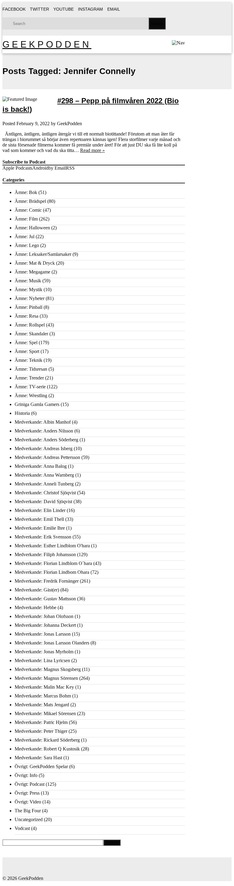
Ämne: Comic (28, 210)
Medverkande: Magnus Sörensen (46, 678)
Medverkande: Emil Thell (39, 519)
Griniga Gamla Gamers (37, 404)
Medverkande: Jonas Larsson (43, 634)
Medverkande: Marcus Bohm (43, 695)
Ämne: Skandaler (31, 333)
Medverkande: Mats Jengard (42, 704)
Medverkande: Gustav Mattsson (45, 598)
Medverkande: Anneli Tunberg (44, 483)
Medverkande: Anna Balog (41, 466)
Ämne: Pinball (28, 307)
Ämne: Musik (28, 280)
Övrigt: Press (27, 793)
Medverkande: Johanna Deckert (45, 625)
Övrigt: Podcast (29, 784)
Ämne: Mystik (28, 289)
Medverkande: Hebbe (35, 607)
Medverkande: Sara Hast (38, 757)
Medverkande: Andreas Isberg (44, 448)
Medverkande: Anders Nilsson (44, 430)
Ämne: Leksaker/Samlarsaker (43, 254)
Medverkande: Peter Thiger (41, 731)
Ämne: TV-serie (30, 386)
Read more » (92, 150)
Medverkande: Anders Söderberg (46, 439)
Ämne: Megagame (32, 271)
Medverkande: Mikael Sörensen (45, 713)
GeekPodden (46, 44)
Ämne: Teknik (28, 360)
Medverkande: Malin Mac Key (44, 687)
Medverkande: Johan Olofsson (44, 616)
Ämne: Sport (27, 351)
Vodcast (22, 828)
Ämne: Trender (29, 377)
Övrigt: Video (28, 801)
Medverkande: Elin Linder (40, 510)
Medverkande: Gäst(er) (37, 589)
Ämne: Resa (26, 316)
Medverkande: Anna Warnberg (44, 475)
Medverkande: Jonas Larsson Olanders (52, 642)
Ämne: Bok (26, 192)
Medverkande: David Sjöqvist (43, 501)
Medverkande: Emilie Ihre (40, 528)
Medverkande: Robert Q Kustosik (47, 748)
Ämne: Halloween (32, 227)
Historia (22, 413)
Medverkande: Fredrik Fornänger (47, 581)
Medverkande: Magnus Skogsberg (48, 669)
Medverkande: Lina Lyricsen (42, 660)
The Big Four (28, 810)
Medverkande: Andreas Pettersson (47, 457)
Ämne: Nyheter (29, 298)
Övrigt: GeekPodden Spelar (41, 766)
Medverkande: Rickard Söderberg (47, 740)
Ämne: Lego (27, 245)
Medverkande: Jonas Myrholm (44, 651)
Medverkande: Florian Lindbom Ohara (52, 572)
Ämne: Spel (26, 342)
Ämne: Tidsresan (31, 369)
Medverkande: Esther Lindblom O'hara (52, 545)
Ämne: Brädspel (30, 201)
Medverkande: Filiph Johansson (45, 554)
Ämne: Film (26, 218)
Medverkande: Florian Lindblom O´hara (53, 563)
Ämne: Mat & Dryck (35, 263)
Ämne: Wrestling (31, 395)
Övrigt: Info (26, 775)
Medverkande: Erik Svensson (43, 536)
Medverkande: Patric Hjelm (41, 722)
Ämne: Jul (24, 236)
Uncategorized (29, 819)
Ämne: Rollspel (30, 324)
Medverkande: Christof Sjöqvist (45, 492)
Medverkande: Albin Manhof (43, 422)
